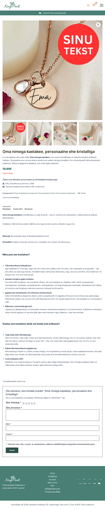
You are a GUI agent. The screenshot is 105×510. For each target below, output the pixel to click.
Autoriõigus (16, 504)
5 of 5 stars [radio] (34, 403)
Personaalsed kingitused (65, 193)
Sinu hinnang (13, 402)
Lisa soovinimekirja (11, 197)
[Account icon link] (88, 5)
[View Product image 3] (65, 134)
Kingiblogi (52, 476)
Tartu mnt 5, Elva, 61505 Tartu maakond (76, 504)
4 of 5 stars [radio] (32, 403)
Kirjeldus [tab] (7, 209)
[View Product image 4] (90, 134)
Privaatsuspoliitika (52, 492)
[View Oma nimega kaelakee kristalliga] (14, 134)
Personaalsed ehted (47, 193)
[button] (98, 24)
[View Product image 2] (40, 134)
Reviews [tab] (29, 209)
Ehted (15, 193)
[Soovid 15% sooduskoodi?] (52, 13)
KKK (52, 486)
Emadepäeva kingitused (28, 193)
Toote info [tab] (17, 209)
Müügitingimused (52, 489)
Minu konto (52, 483)
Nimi (8, 424)
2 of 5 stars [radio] (26, 403)
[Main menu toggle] (101, 5)
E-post (9, 434)
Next (102, 134)
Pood (52, 473)
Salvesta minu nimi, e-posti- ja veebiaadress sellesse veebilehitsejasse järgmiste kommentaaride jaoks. (51, 444)
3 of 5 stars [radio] (29, 403)
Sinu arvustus (14, 407)
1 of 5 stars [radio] (23, 403)
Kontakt (52, 479)
